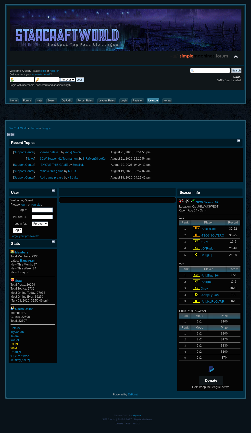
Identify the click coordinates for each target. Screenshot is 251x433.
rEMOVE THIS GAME (54, 165)
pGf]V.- (205, 242)
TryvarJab (17, 332)
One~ (204, 288)
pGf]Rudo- (207, 248)
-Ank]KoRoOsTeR (212, 301)
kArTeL (15, 340)
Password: (20, 217)
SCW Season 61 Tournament (59, 158)
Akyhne (136, 415)
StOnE (15, 344)
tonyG (14, 348)
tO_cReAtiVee (20, 356)
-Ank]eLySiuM (210, 295)
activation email (41, 74)
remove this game (51, 171)
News (30, 158)
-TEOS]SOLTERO (212, 235)
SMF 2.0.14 (108, 419)
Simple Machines (142, 419)
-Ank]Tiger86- (210, 275)
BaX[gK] (206, 255)
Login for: (20, 223)
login (43, 70)
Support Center (24, 152)
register (54, 70)
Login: (23, 210)
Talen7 (15, 336)
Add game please (51, 177)
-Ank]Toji (206, 282)
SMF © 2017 (125, 419)
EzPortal (133, 394)
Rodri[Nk (16, 352)
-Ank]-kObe (208, 229)
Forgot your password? (24, 236)
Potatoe (16, 328)
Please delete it (50, 152)
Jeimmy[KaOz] (20, 360)
